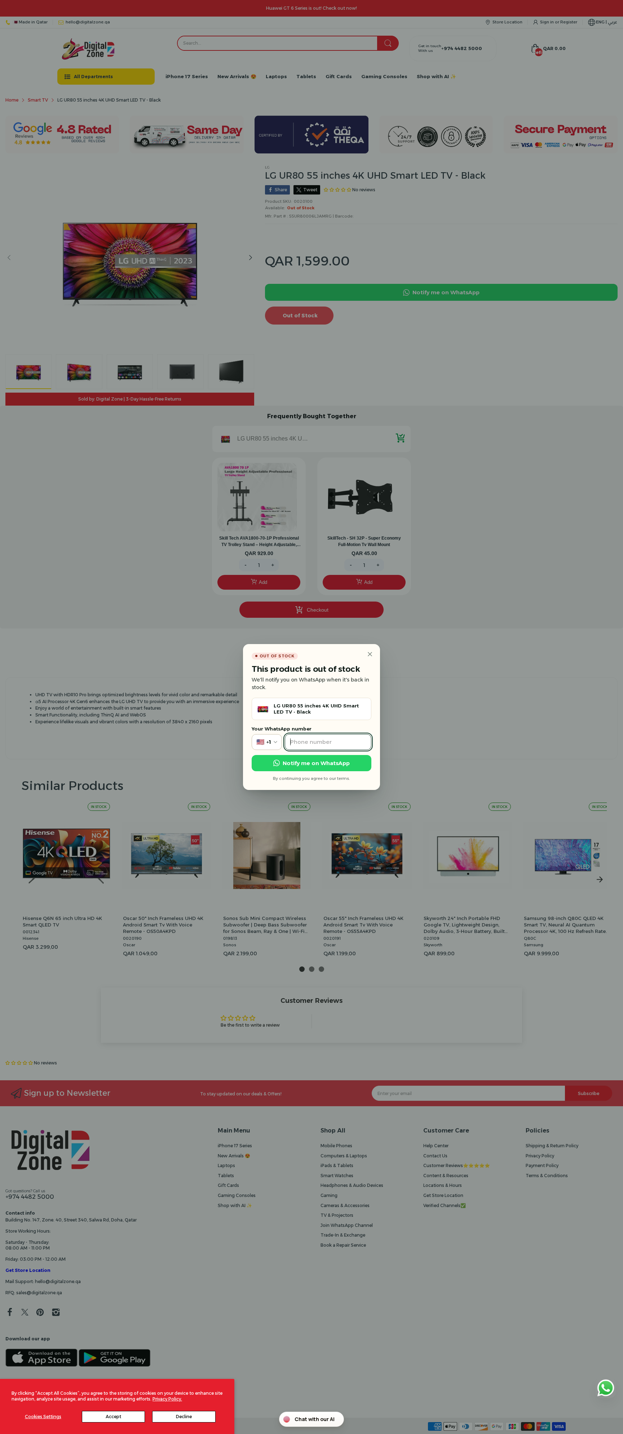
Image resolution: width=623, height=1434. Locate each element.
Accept (113, 1416)
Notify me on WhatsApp (316, 763)
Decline (184, 1416)
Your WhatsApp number (282, 729)
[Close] (370, 654)
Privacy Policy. (167, 1399)
